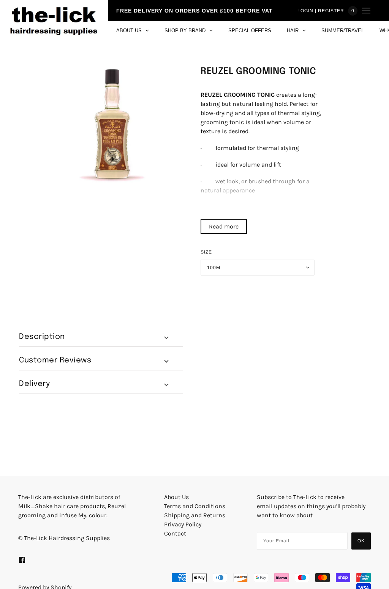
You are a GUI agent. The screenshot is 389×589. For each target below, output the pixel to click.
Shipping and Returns (194, 515)
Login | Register (320, 10)
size (206, 252)
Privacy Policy (182, 524)
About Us (176, 497)
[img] (22, 559)
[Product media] (112, 126)
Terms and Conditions (194, 506)
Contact (175, 533)
